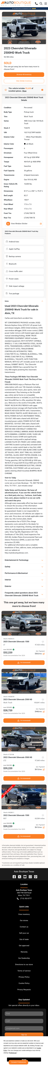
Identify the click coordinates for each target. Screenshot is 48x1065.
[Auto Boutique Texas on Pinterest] (34, 876)
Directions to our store (24, 964)
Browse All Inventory (24, 74)
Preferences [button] (12, 1053)
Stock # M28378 (8, 696)
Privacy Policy (24, 977)
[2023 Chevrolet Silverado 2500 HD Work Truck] (24, 681)
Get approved (24, 946)
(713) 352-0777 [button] (26, 898)
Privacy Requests (24, 990)
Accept (24, 1059)
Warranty (24, 952)
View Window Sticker (19, 224)
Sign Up (24, 1035)
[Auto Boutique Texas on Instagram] (29, 876)
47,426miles (40, 645)
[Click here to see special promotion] (24, 8)
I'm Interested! (25, 662)
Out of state (24, 939)
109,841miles (39, 703)
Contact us (24, 927)
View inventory (24, 914)
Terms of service (24, 971)
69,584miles (40, 818)
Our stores (24, 920)
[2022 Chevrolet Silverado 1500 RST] (24, 797)
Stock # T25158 (8, 754)
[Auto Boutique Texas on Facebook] (13, 876)
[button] (36, 3)
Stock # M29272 (8, 639)
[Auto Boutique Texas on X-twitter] (18, 876)
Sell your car (24, 933)
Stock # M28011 (8, 812)
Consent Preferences (18, 1062)
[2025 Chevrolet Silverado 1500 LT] (24, 623)
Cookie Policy (24, 983)
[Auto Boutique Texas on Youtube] (24, 876)
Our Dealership (24, 958)
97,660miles (40, 760)
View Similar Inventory (24, 81)
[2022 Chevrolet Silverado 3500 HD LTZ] (24, 739)
